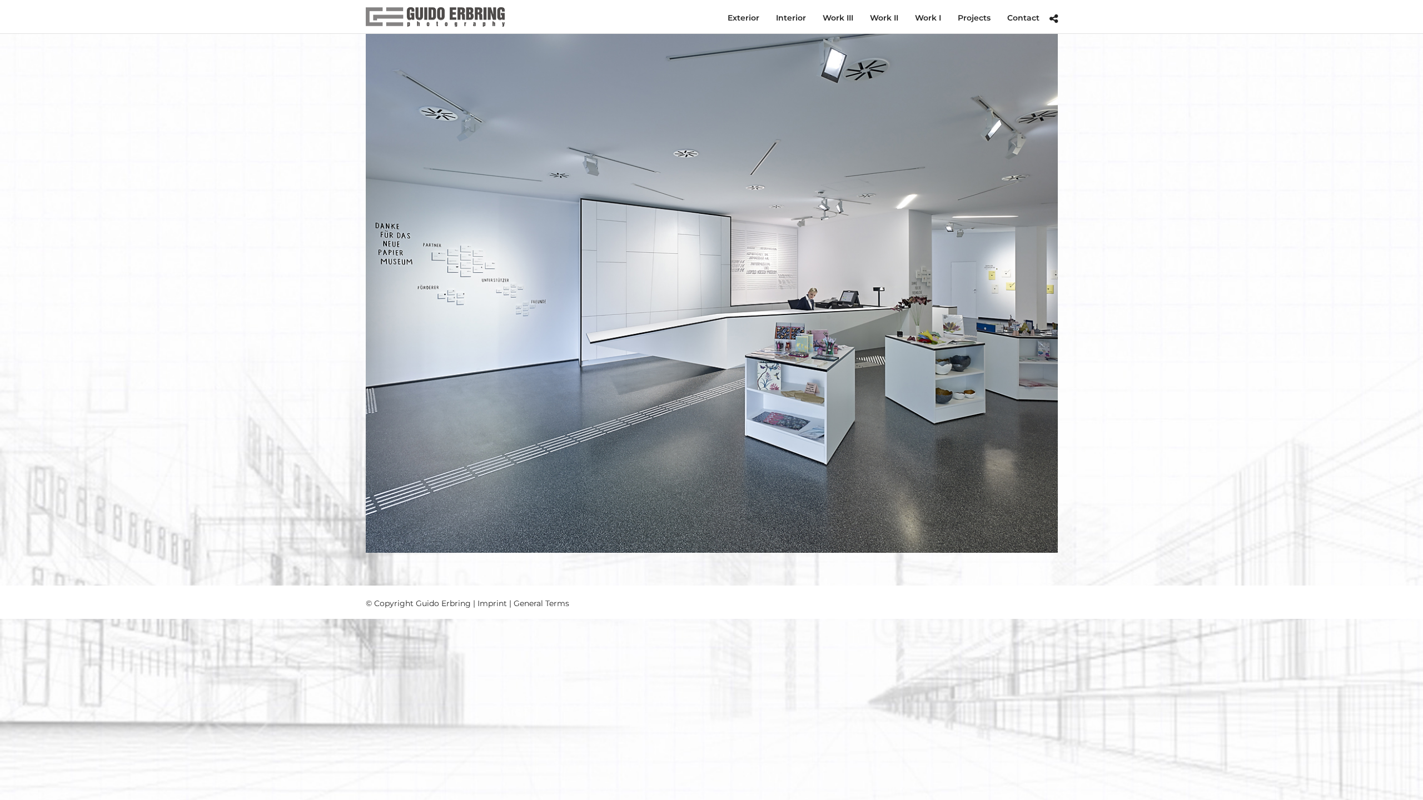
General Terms (541, 603)
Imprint (492, 603)
